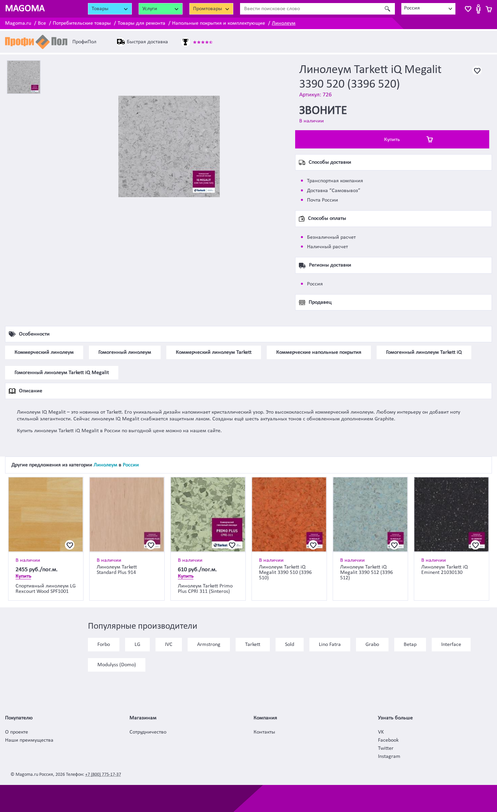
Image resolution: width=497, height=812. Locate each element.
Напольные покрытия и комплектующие (218, 23)
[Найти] (387, 9)
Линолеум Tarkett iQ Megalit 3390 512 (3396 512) (366, 572)
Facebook (388, 740)
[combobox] (428, 9)
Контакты (264, 732)
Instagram (389, 756)
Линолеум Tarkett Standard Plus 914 (117, 569)
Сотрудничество (147, 732)
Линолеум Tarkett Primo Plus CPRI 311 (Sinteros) (205, 588)
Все (42, 23)
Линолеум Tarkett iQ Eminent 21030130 (444, 569)
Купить (392, 139)
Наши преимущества (29, 740)
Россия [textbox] (412, 8)
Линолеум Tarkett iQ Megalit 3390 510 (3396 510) (285, 572)
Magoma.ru (18, 23)
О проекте (16, 732)
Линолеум (283, 23)
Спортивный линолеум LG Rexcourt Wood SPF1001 (46, 588)
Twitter (386, 748)
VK (381, 732)
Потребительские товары (82, 23)
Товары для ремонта (141, 23)
